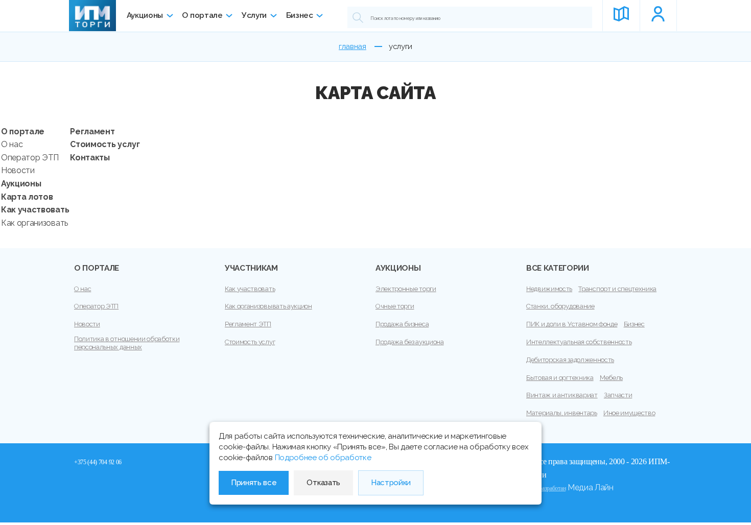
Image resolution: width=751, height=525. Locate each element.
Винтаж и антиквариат (562, 395)
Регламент (92, 131)
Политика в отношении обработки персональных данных (126, 343)
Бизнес (299, 15)
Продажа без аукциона (409, 342)
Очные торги (394, 306)
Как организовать (34, 223)
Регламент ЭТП (248, 324)
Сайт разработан (546, 488)
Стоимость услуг (104, 144)
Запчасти (618, 395)
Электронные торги (405, 289)
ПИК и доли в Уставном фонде (571, 324)
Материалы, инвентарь (561, 413)
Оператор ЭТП (30, 157)
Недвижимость (549, 289)
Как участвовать (35, 209)
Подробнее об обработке (323, 457)
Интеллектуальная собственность (578, 342)
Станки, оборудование (560, 306)
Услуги (254, 15)
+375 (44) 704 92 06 (98, 462)
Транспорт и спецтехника (617, 289)
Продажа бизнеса (402, 324)
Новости (18, 170)
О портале (202, 15)
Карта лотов (27, 197)
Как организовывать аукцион (268, 306)
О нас (11, 144)
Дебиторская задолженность (570, 360)
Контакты (89, 157)
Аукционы (145, 15)
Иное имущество (629, 413)
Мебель (611, 377)
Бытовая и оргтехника (560, 377)
